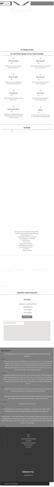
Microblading (28, 441)
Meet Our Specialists (28, 445)
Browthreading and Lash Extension (28, 443)
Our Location (28, 447)
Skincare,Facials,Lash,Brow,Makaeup (28, 439)
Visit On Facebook (27, 310)
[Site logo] (5, 3)
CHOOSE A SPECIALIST (27, 316)
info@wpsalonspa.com (27, 307)
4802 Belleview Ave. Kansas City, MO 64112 (28, 304)
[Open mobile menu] (52, 3)
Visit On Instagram (28, 312)
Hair (28, 437)
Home (28, 435)
